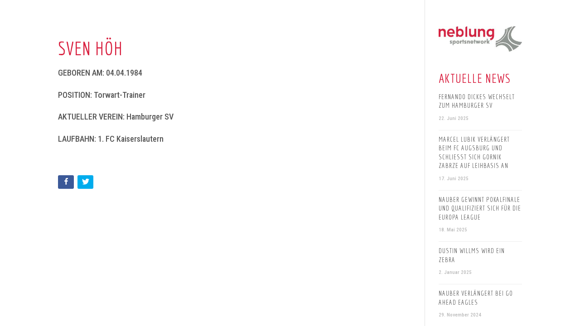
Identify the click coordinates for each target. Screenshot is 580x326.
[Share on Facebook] (67, 183)
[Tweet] (86, 183)
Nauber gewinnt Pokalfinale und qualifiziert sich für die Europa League (480, 208)
